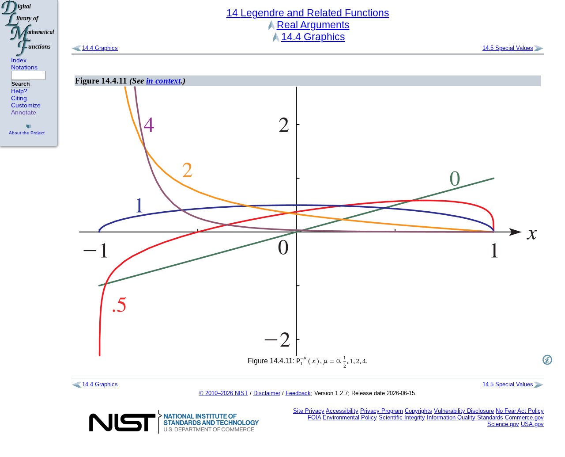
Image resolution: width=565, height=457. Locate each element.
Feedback (298, 393)
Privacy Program (381, 410)
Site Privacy (308, 410)
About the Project (27, 132)
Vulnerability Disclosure (464, 410)
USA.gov (532, 424)
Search (20, 84)
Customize (26, 105)
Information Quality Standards (465, 417)
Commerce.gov (524, 417)
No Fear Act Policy (520, 410)
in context (163, 80)
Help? (19, 91)
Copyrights (418, 410)
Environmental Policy (350, 417)
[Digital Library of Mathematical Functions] (28, 28)
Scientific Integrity (402, 417)
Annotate (23, 112)
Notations (24, 67)
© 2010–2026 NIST (223, 393)
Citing (19, 98)
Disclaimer (266, 393)
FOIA (314, 417)
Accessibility (342, 410)
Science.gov (503, 424)
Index (18, 60)
